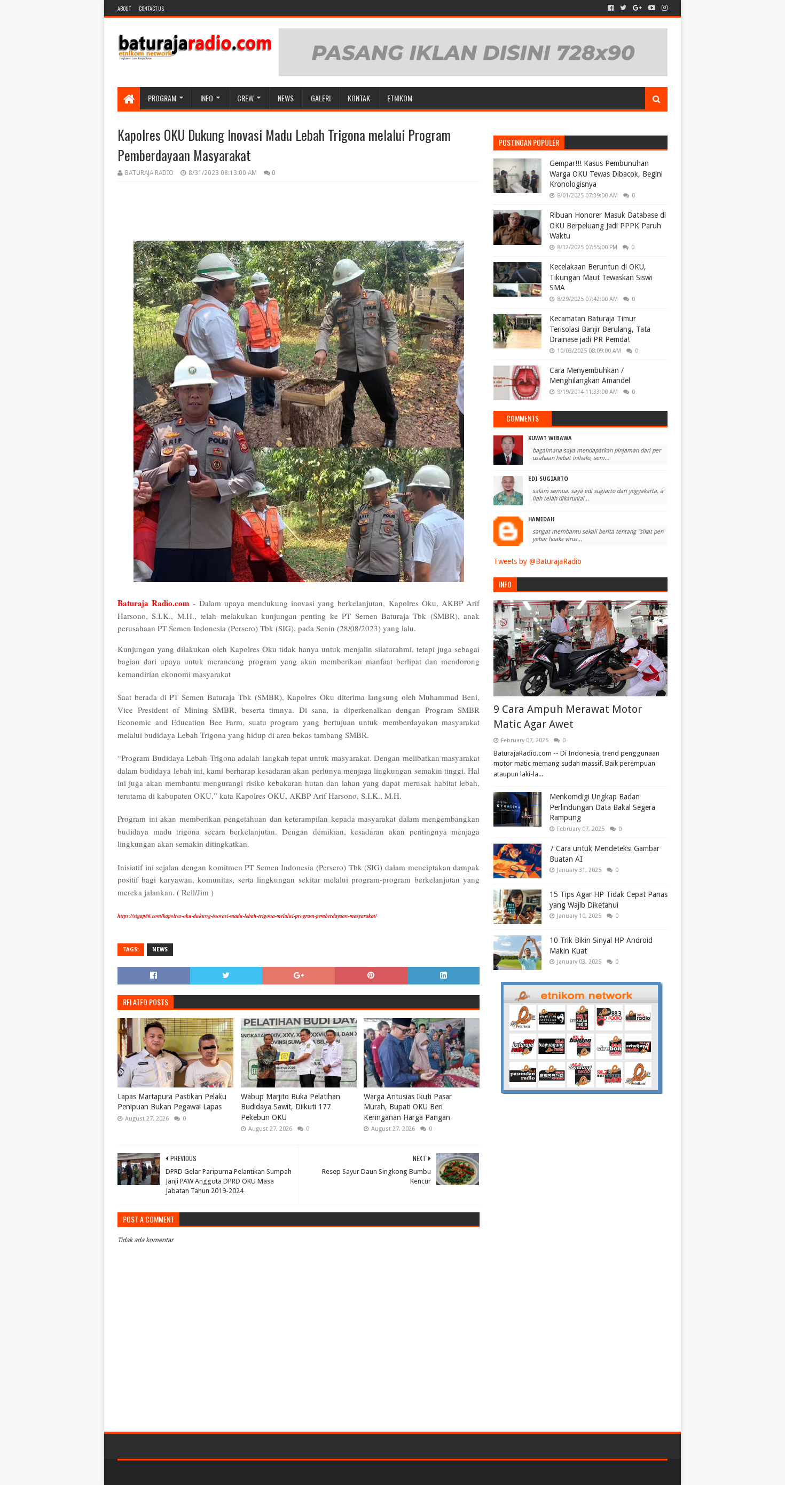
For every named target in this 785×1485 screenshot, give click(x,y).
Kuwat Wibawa (550, 438)
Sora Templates (177, 1472)
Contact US (151, 8)
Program (162, 98)
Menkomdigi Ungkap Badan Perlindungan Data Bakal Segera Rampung (602, 807)
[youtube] (651, 8)
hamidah (541, 519)
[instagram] (664, 8)
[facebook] (611, 8)
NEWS (286, 98)
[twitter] (623, 8)
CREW (245, 98)
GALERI (321, 98)
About (124, 8)
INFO (206, 98)
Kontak (359, 98)
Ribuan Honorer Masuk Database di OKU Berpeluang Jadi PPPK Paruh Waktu (608, 225)
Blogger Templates (238, 1472)
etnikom (399, 98)
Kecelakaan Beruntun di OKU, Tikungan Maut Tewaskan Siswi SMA (601, 277)
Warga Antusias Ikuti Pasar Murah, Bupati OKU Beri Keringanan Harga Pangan (408, 1107)
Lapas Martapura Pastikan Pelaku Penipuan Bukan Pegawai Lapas (171, 1101)
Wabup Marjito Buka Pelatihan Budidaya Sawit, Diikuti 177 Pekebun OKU (290, 1107)
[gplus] (637, 8)
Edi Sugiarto (548, 479)
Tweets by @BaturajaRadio (537, 561)
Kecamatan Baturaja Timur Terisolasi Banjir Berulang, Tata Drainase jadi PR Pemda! (600, 329)
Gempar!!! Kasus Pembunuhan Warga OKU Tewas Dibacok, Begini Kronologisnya (606, 173)
